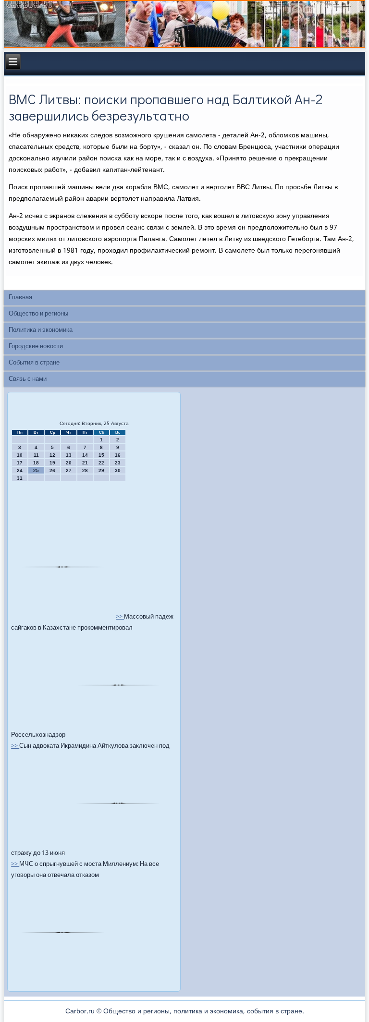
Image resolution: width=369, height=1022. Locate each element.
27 (69, 470)
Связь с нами (28, 379)
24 (20, 470)
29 (101, 470)
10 (20, 455)
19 (52, 462)
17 (20, 462)
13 (69, 455)
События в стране (34, 362)
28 (85, 470)
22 (101, 462)
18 (36, 462)
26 (52, 470)
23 (118, 462)
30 (118, 470)
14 (85, 455)
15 (101, 455)
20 (69, 462)
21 (85, 462)
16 (118, 455)
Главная (20, 297)
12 (52, 455)
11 (36, 455)
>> (120, 616)
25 (36, 470)
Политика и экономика (41, 330)
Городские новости (36, 346)
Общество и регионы (38, 313)
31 (20, 478)
